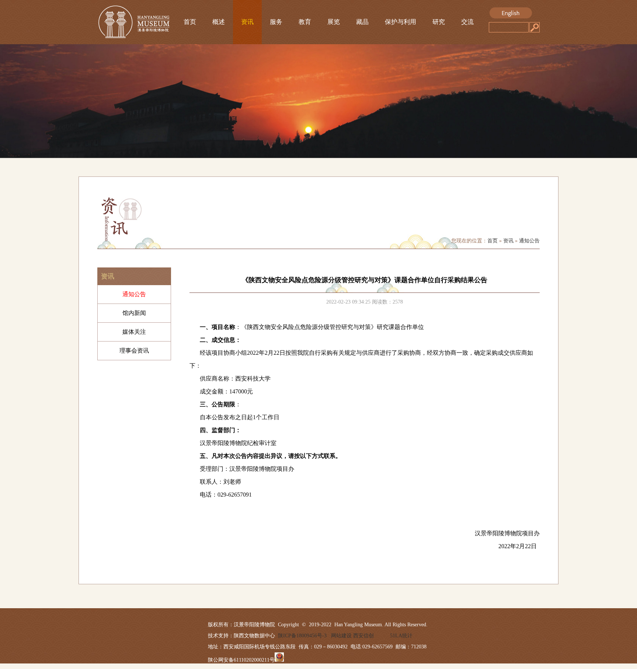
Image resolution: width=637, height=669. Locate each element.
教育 (305, 21)
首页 (190, 21)
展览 (333, 21)
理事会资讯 (134, 350)
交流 (467, 21)
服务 (276, 21)
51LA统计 (401, 635)
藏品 (362, 21)
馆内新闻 (134, 313)
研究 (438, 21)
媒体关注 (134, 332)
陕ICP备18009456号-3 (301, 635)
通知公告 (529, 241)
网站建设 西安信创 (352, 635)
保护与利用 (400, 21)
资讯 (247, 21)
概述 (218, 21)
